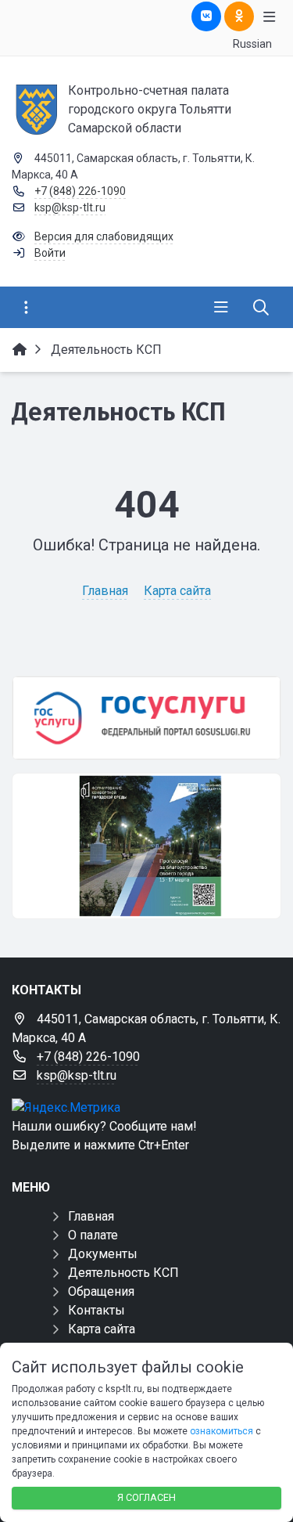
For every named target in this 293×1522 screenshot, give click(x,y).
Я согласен (146, 1497)
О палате (93, 1235)
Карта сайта (177, 590)
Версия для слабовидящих (103, 236)
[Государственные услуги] (146, 717)
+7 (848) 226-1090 (80, 191)
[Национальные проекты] (146, 846)
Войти (50, 253)
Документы (103, 1253)
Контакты (96, 1310)
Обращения (101, 1291)
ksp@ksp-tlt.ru (69, 207)
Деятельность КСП (123, 1272)
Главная (105, 590)
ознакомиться (221, 1431)
